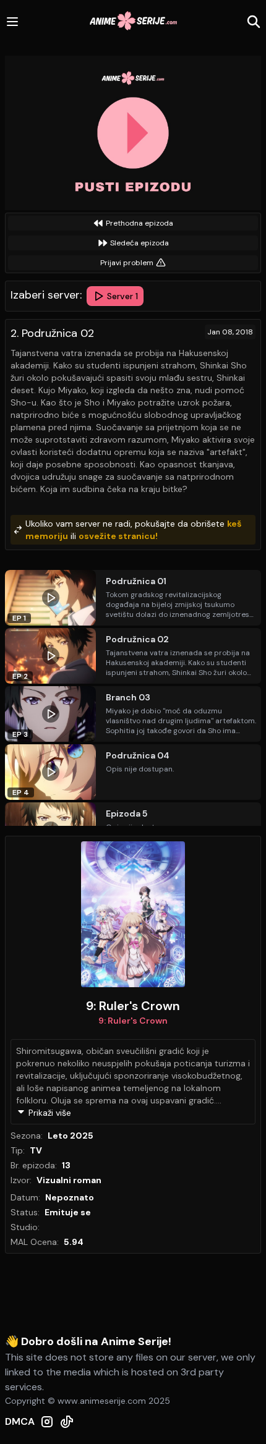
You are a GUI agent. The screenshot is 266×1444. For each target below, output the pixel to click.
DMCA (20, 1421)
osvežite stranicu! (118, 536)
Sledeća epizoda (139, 243)
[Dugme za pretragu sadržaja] (253, 21)
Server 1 (122, 296)
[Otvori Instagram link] (47, 1421)
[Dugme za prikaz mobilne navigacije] (12, 21)
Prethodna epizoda (139, 223)
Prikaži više (49, 1112)
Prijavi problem (126, 263)
